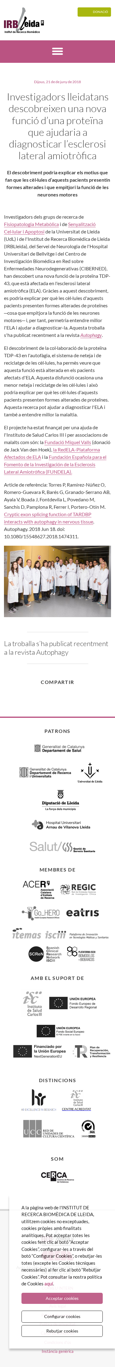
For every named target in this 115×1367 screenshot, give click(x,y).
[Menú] (57, 52)
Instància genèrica (58, 1351)
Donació (100, 12)
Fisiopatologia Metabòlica (31, 224)
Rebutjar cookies (62, 1330)
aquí (48, 1283)
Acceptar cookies (62, 1298)
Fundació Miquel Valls (67, 442)
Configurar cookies (62, 1316)
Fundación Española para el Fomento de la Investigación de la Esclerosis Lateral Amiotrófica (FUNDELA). (55, 464)
